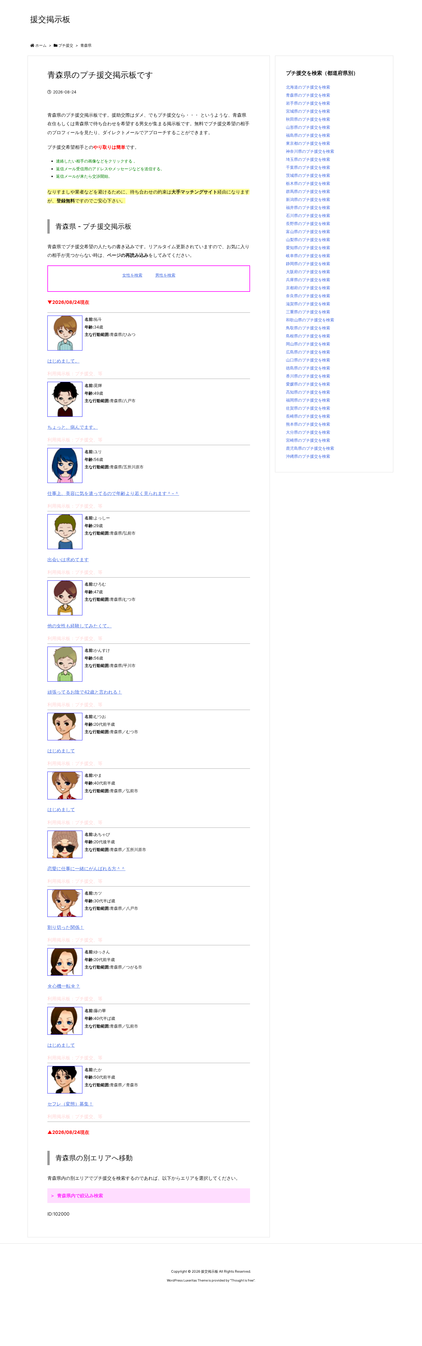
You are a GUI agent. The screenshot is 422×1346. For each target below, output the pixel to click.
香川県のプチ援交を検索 (308, 375)
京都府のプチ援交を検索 (308, 287)
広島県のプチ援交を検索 (308, 351)
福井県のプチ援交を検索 (308, 207)
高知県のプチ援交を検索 (308, 392)
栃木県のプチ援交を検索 (308, 183)
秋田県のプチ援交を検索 (308, 119)
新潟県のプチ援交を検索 (308, 199)
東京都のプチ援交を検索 (308, 143)
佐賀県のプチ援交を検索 (308, 408)
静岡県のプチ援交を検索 (308, 263)
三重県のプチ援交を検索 (308, 311)
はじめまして (61, 751)
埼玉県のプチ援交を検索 (308, 159)
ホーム (41, 45)
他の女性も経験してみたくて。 (79, 626)
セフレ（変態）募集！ (70, 1104)
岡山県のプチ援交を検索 (308, 343)
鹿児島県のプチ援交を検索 (310, 448)
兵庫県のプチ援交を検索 (308, 279)
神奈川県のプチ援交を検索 (310, 151)
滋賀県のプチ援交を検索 (308, 303)
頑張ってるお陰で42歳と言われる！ (84, 692)
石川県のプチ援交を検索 (308, 215)
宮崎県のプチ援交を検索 (308, 440)
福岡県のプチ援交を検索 (308, 400)
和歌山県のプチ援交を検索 (310, 319)
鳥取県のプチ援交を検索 (308, 327)
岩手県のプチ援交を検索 (308, 103)
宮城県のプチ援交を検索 (308, 111)
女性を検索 (132, 275)
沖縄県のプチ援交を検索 (308, 456)
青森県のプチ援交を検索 (308, 95)
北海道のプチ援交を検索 (308, 87)
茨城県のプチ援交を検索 (308, 175)
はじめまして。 (63, 361)
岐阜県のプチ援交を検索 (308, 255)
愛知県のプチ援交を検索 (308, 247)
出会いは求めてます (68, 559)
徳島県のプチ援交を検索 (308, 367)
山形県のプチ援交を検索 (308, 127)
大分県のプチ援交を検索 (308, 432)
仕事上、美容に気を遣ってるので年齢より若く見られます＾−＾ (113, 493)
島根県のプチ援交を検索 (308, 335)
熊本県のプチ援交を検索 (308, 424)
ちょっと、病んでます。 (72, 427)
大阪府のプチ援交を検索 (308, 271)
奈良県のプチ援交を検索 (308, 295)
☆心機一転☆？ (63, 986)
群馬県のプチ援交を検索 (308, 191)
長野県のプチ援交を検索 (308, 223)
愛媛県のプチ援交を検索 (308, 384)
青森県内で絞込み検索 (80, 1195)
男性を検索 (165, 275)
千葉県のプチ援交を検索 (308, 167)
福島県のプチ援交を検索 (308, 135)
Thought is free (242, 1280)
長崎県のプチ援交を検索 (308, 416)
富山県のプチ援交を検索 (308, 231)
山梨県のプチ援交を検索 (308, 239)
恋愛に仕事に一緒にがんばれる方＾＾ (86, 868)
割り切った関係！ (65, 927)
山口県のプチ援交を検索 (308, 359)
